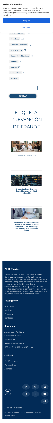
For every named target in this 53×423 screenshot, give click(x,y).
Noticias (13, 67)
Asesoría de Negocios (14, 343)
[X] (35, 394)
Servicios (8, 310)
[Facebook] (35, 387)
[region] (26, 16)
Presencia (8, 314)
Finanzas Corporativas (18, 45)
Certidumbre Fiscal (13, 335)
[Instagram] (45, 387)
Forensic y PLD (16, 50)
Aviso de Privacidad (13, 408)
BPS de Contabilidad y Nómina (18, 347)
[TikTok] (26, 394)
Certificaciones (11, 361)
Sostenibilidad (15, 73)
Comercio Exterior (17, 33)
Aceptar (26, 21)
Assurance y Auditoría (14, 332)
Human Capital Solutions (19, 56)
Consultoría (14, 39)
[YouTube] (45, 394)
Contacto (8, 318)
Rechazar (26, 27)
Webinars (14, 78)
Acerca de (9, 306)
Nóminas (13, 61)
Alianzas (8, 369)
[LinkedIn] (26, 387)
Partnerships (10, 365)
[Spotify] (45, 401)
